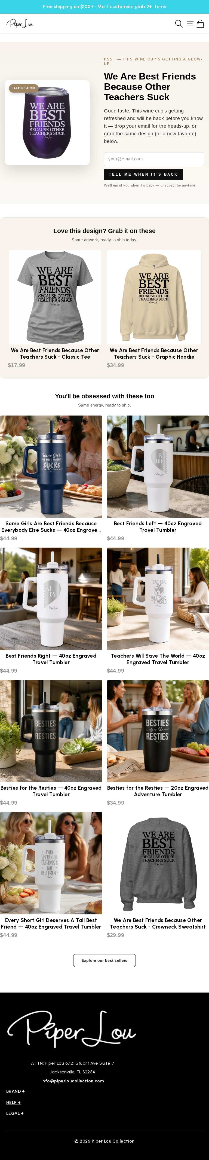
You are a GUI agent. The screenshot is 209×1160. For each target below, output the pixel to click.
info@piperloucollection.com (72, 1080)
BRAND (15, 1091)
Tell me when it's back (143, 174)
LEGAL (15, 1113)
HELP (13, 1102)
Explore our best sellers (105, 960)
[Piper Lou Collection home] (73, 1028)
